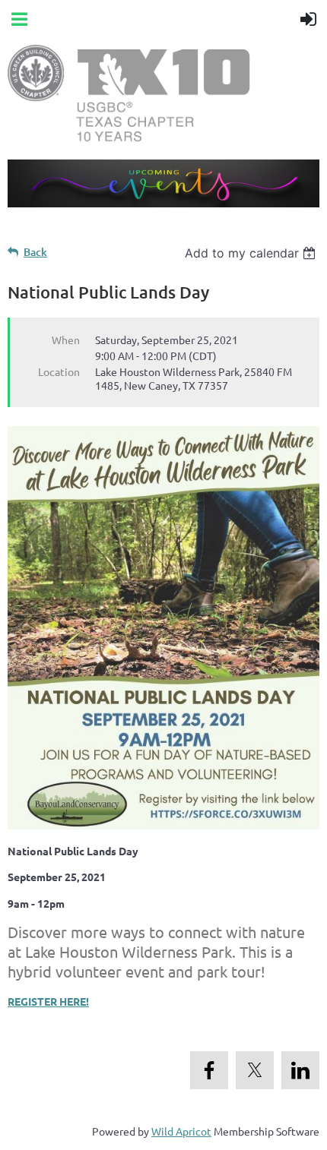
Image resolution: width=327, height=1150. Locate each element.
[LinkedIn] (300, 1070)
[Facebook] (209, 1070)
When (66, 339)
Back (35, 252)
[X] (255, 1070)
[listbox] (252, 253)
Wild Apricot (181, 1131)
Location (59, 371)
